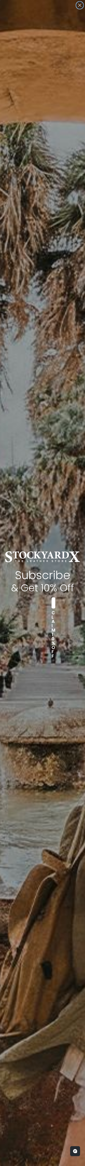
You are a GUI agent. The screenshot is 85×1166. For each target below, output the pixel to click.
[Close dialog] (79, 5)
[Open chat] (75, 1151)
